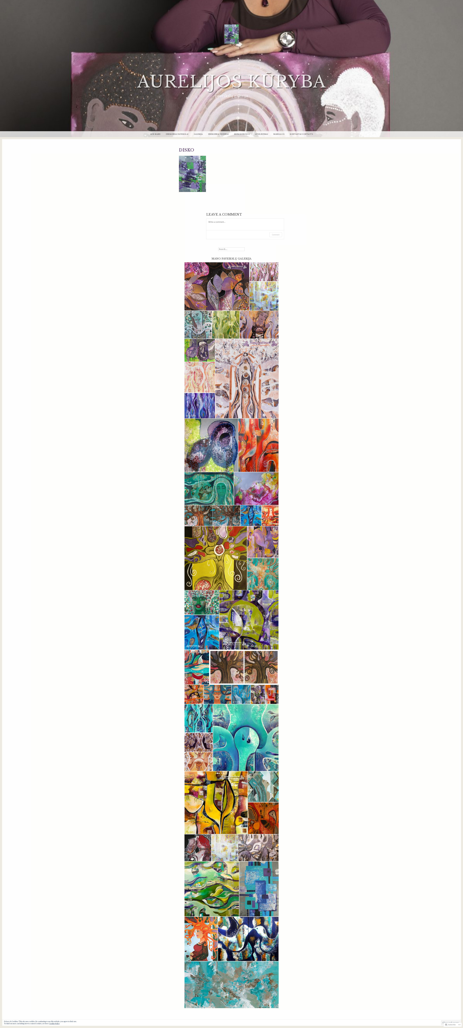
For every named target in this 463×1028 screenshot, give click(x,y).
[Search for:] (231, 249)
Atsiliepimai (261, 134)
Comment (275, 235)
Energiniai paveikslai (177, 134)
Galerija (198, 134)
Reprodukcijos (242, 134)
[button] (216, 286)
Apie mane (155, 134)
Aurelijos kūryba (231, 82)
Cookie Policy (54, 1024)
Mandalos (278, 134)
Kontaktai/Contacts (301, 134)
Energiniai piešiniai (218, 134)
